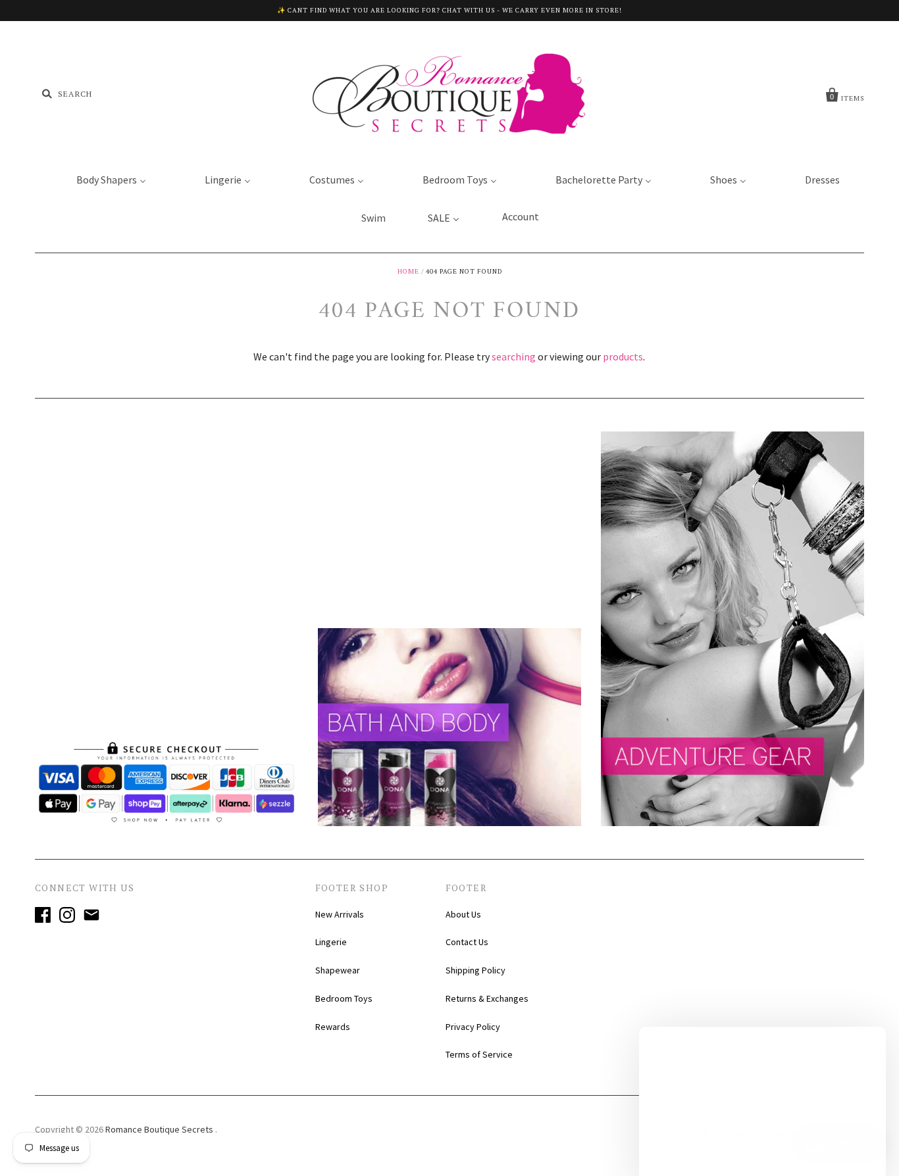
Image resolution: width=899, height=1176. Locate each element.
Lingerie (331, 942)
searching (514, 356)
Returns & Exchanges (487, 998)
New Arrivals (339, 914)
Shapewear (337, 970)
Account (520, 216)
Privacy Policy (473, 1027)
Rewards (332, 1027)
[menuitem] (103, 179)
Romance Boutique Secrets (160, 1129)
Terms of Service (479, 1054)
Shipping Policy (475, 970)
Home (408, 271)
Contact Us (467, 942)
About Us (463, 914)
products (623, 356)
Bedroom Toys (343, 998)
